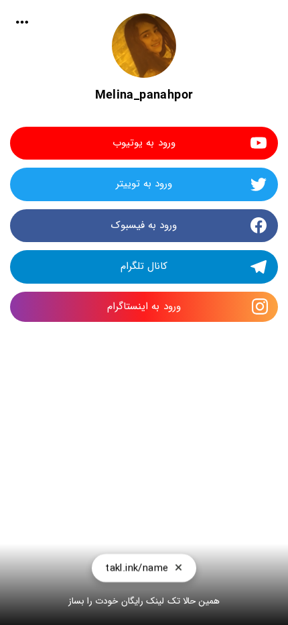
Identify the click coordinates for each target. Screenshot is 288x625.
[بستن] (178, 571)
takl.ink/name (136, 571)
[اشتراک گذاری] (22, 22)
